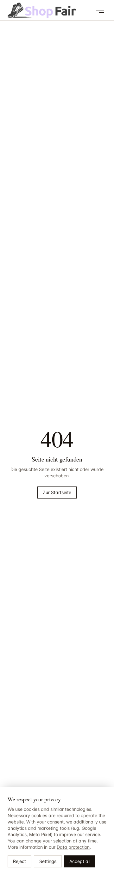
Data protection (73, 847)
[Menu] (100, 10)
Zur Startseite (57, 492)
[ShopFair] (42, 10)
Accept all (79, 861)
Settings (47, 861)
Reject (19, 861)
